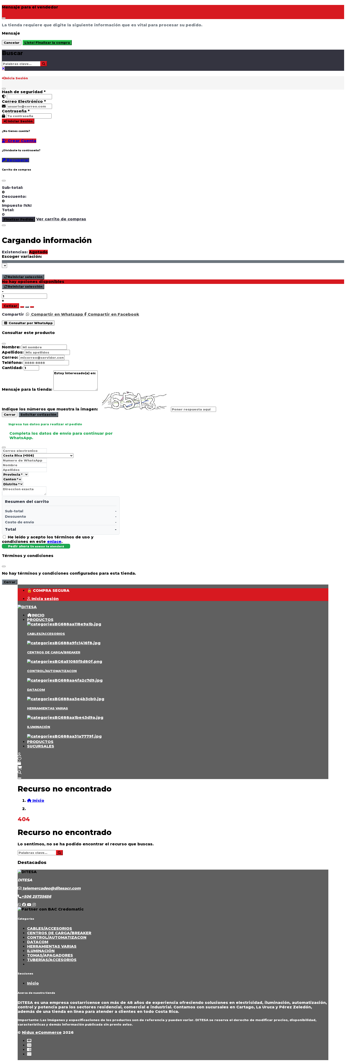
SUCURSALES (40, 746)
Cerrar (10, 414)
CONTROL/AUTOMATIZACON (52, 671)
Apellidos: (13, 352)
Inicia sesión (44, 599)
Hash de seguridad (24, 92)
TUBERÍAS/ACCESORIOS (51, 960)
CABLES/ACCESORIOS (46, 634)
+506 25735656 (36, 896)
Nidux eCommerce (42, 1032)
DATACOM (36, 690)
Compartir (13, 314)
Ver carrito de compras (61, 219)
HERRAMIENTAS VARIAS (47, 708)
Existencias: (15, 252)
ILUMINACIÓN (38, 727)
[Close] (4, 18)
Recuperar (17, 160)
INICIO (38, 615)
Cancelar (12, 42)
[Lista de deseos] (19, 759)
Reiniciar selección (25, 277)
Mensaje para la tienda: (27, 389)
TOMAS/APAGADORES (50, 955)
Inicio (33, 983)
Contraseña (16, 111)
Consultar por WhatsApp (30, 323)
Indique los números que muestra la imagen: (50, 409)
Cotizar (10, 306)
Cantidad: (12, 368)
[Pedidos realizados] (19, 763)
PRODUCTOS (40, 619)
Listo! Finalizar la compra (47, 42)
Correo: (10, 357)
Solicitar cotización (38, 414)
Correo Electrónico (24, 101)
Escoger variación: (22, 256)
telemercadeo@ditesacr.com (51, 888)
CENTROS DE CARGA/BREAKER (53, 652)
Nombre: (11, 347)
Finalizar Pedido (18, 219)
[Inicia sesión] (19, 754)
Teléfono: (12, 362)
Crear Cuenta (21, 141)
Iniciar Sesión (19, 121)
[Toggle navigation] (19, 778)
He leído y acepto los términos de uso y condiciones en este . (47, 539)
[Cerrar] (4, 88)
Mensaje (11, 33)
